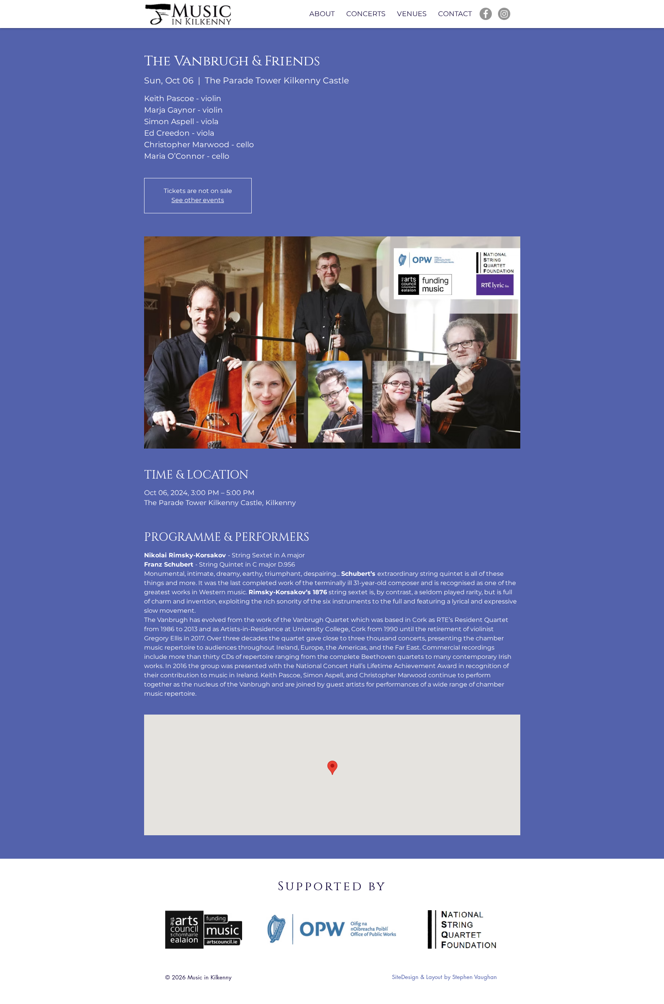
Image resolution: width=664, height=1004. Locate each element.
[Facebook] (486, 14)
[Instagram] (504, 14)
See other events (197, 200)
